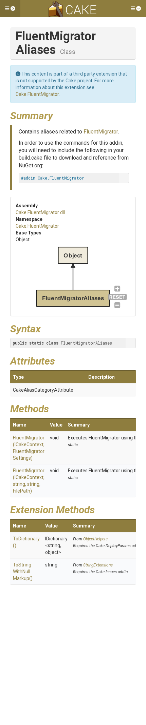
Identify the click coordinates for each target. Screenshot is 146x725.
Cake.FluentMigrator (37, 94)
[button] (10, 8)
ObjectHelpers (95, 539)
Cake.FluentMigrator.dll (40, 212)
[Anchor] (58, 115)
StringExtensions (98, 565)
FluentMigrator (101, 131)
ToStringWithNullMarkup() (23, 571)
